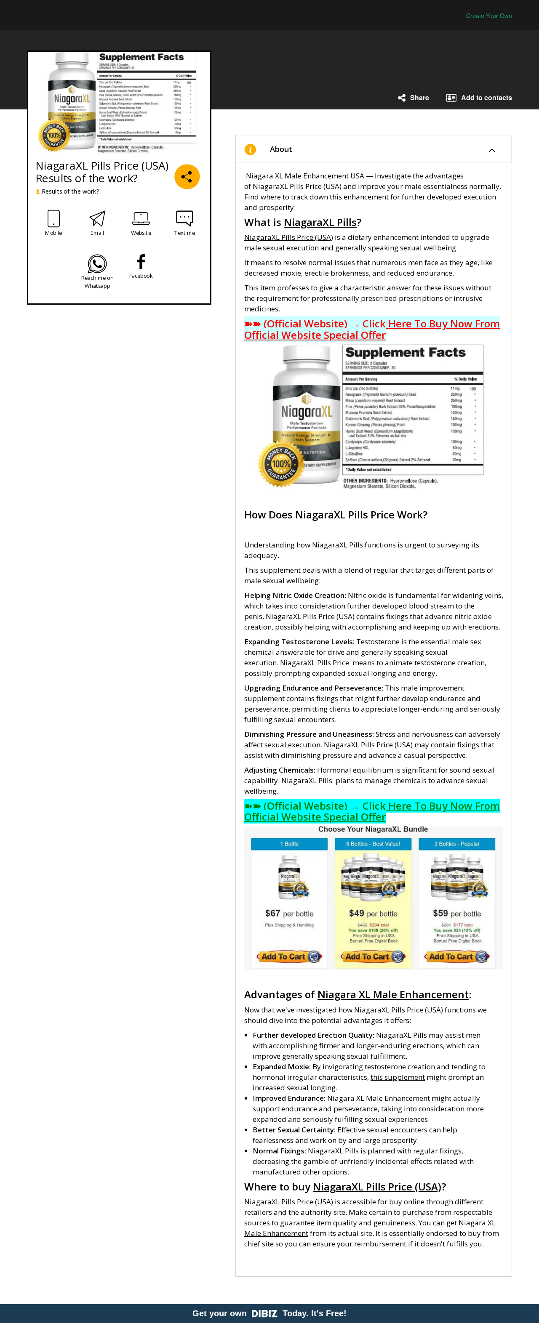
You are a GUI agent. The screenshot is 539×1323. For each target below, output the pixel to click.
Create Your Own (489, 15)
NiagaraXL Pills (333, 1151)
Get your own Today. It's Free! (269, 1313)
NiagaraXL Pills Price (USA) (288, 237)
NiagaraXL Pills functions (354, 545)
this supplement (398, 1077)
